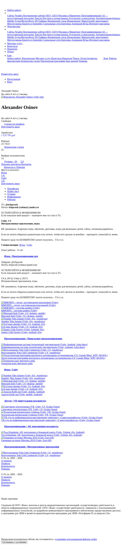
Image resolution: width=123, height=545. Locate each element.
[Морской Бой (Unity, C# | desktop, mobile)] (61, 313)
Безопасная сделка (30, 61)
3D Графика (41, 21)
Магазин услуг (15, 43)
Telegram (14, 167)
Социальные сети (52, 23)
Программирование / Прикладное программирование (33, 338)
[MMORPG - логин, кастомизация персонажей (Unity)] (61, 302)
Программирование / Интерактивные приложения (31, 446)
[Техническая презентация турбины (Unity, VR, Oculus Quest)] (61, 412)
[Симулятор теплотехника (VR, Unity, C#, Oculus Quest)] (61, 406)
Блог (106, 58)
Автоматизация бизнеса (108, 18)
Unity (4, 178)
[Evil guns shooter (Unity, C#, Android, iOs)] (61, 324)
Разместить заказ (9, 74)
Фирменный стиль (57, 21)
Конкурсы (12, 46)
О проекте (6, 460)
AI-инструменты (89, 58)
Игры (86, 23)
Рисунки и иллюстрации (56, 18)
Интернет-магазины (99, 23)
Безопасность (8, 466)
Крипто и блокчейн (32, 23)
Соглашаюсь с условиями (14, 542)
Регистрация (13, 79)
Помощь (83, 61)
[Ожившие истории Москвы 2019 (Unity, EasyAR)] (61, 437)
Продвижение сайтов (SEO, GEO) (40, 15)
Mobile (11, 21)
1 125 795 (8, 135)
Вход (9, 82)
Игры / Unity (11, 369)
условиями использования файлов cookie (76, 539)
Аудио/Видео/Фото (25, 21)
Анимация (77, 23)
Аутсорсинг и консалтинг (82, 18)
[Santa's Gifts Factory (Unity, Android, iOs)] (61, 329)
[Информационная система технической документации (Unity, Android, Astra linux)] (61, 344)
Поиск (10, 51)
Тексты (39, 18)
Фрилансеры (13, 26)
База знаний (72, 61)
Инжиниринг (74, 21)
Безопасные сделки (14, 147)
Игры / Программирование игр (21, 256)
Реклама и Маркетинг (69, 15)
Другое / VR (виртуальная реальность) (25, 401)
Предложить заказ (10, 126)
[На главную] (4, 5)
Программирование (91, 15)
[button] (8, 13)
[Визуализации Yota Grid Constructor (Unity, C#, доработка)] (61, 350)
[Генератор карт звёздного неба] (61, 360)
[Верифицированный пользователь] (20, 91)
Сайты (11, 15)
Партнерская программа (52, 61)
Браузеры (66, 23)
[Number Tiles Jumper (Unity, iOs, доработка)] (61, 318)
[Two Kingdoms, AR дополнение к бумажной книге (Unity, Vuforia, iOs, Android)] (61, 432)
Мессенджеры (14, 23)
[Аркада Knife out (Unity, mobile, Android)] (61, 391)
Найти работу (14, 10)
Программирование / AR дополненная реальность (31, 426)
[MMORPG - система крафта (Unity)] (61, 308)
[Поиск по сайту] (9, 69)
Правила (5, 463)
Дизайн (19, 15)
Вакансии (12, 49)
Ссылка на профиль (14, 124)
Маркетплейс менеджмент (94, 21)
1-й (3, 175)
